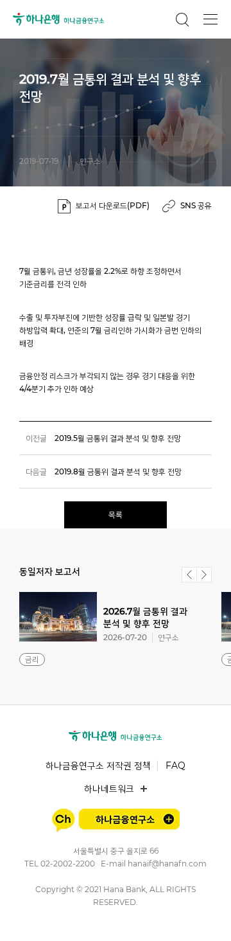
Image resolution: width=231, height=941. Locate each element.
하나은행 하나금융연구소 (59, 19)
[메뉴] (210, 19)
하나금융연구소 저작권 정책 (98, 765)
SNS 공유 (196, 205)
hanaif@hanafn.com (167, 863)
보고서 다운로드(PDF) (113, 205)
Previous (189, 574)
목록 (115, 514)
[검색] (182, 19)
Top (207, 916)
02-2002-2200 (67, 863)
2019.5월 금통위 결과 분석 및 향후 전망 (118, 438)
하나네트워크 (109, 788)
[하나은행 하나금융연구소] (115, 736)
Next (204, 574)
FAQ (175, 765)
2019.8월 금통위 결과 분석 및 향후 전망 (118, 471)
